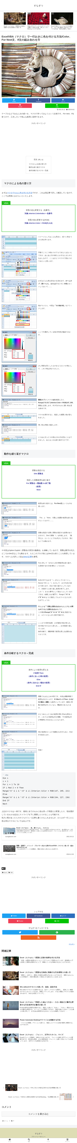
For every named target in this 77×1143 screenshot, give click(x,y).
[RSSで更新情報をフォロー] (38, 937)
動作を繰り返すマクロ (37, 167)
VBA (11, 872)
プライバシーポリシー (38, 1136)
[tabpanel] (14, 21)
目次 (35, 159)
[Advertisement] (38, 139)
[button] (71, 550)
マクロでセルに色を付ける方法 (19, 193)
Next (75, 21)
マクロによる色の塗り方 (38, 164)
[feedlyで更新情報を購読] (57, 932)
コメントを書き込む (38, 1114)
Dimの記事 (27, 557)
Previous (2, 21)
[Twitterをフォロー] (20, 932)
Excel (5, 872)
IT (4, 868)
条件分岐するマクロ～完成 (38, 170)
